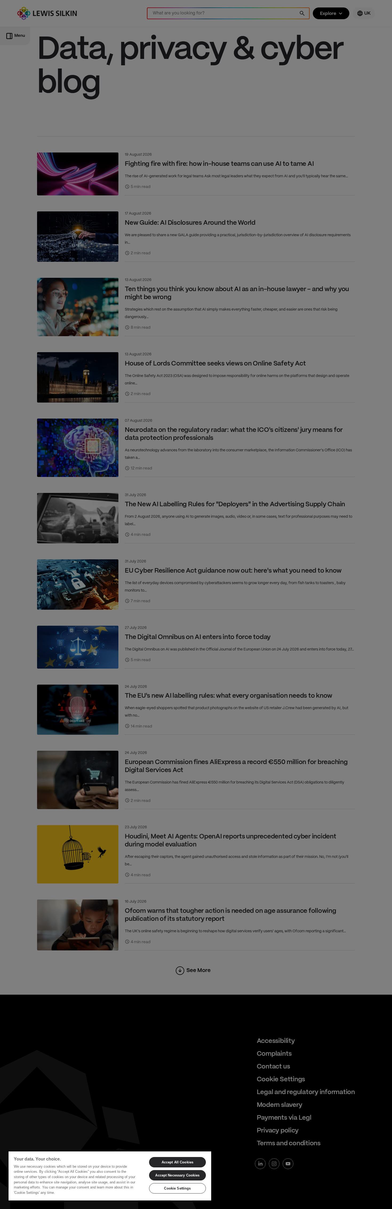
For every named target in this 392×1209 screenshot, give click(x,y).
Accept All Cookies (177, 1162)
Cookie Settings (177, 1188)
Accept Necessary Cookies (177, 1175)
